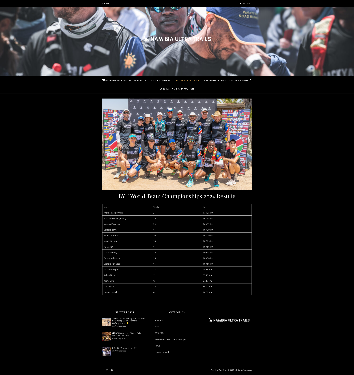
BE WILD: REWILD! (161, 80)
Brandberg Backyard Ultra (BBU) (123, 80)
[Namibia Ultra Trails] (177, 39)
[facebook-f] (240, 3)
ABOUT (105, 3)
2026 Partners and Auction (177, 88)
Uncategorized (162, 352)
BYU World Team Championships (170, 339)
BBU (157, 326)
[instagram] (244, 3)
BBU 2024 (159, 333)
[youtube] (249, 3)
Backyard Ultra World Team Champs (226, 80)
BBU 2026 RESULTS (186, 80)
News (157, 345)
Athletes (159, 320)
